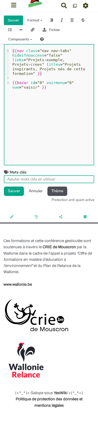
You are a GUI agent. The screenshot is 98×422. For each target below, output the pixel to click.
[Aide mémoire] (42, 39)
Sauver (13, 20)
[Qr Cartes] (75, 5)
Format (33, 20)
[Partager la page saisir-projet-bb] (61, 217)
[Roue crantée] (86, 5)
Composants (19, 39)
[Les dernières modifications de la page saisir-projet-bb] (37, 217)
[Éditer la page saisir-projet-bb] (12, 217)
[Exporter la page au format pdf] (85, 217)
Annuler (36, 191)
